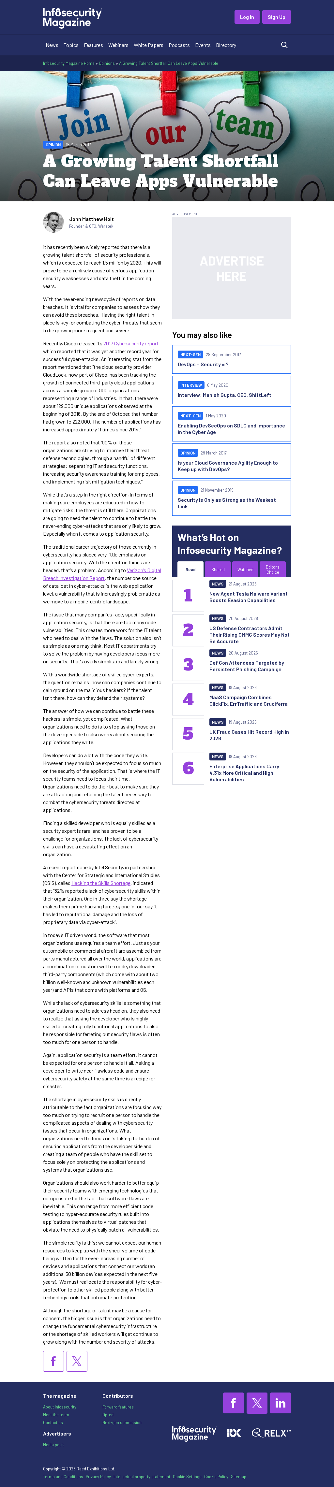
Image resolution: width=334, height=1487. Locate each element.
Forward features (118, 1406)
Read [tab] (190, 569)
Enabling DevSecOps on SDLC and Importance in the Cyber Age (231, 428)
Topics (71, 45)
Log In (247, 17)
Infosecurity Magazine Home (69, 63)
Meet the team (56, 1414)
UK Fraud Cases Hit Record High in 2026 (249, 735)
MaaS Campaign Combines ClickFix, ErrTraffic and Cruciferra (248, 700)
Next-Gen (190, 354)
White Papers (148, 45)
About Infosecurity (59, 1406)
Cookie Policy (216, 1476)
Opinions (107, 63)
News (52, 45)
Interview (191, 385)
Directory (226, 45)
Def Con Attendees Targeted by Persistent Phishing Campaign (246, 665)
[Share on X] (77, 1361)
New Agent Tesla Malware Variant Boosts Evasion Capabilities (248, 596)
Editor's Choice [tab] (273, 569)
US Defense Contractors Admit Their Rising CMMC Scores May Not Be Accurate (249, 634)
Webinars (118, 45)
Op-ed (108, 1414)
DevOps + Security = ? (203, 364)
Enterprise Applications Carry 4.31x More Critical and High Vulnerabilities (244, 772)
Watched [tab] (245, 569)
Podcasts (179, 45)
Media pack (53, 1444)
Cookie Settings (187, 1476)
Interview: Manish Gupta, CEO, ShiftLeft (224, 395)
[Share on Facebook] (53, 1361)
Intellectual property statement (142, 1476)
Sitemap (238, 1476)
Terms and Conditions (63, 1476)
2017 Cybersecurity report (131, 343)
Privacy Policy (98, 1476)
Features (93, 45)
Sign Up (276, 17)
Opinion (53, 144)
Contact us (53, 1422)
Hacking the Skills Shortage (100, 883)
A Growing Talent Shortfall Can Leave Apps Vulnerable (168, 63)
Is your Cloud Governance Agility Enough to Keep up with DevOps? (228, 465)
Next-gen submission (122, 1422)
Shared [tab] (218, 569)
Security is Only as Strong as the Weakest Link (227, 503)
